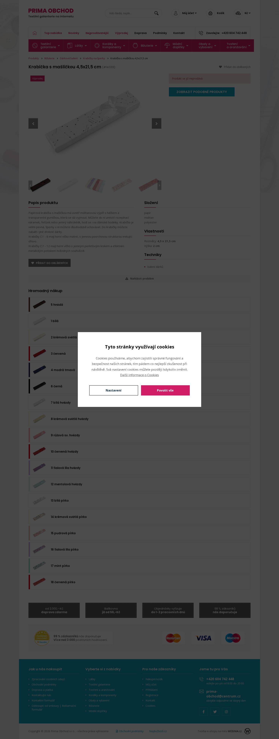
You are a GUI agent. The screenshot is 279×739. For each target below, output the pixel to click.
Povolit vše (165, 390)
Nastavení (113, 390)
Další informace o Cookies (139, 375)
